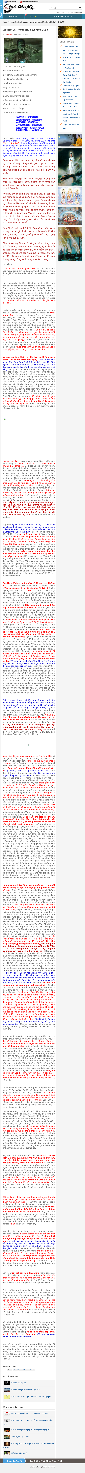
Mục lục (34, 16)
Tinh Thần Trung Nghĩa (71, 85)
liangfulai (10, 34)
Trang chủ (14, 16)
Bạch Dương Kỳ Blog (63, 16)
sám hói (32, 1370)
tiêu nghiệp (17, 1370)
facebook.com (11, 2)
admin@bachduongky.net (30, 2)
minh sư (24, 1370)
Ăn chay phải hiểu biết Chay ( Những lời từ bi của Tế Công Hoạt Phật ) (71, 50)
